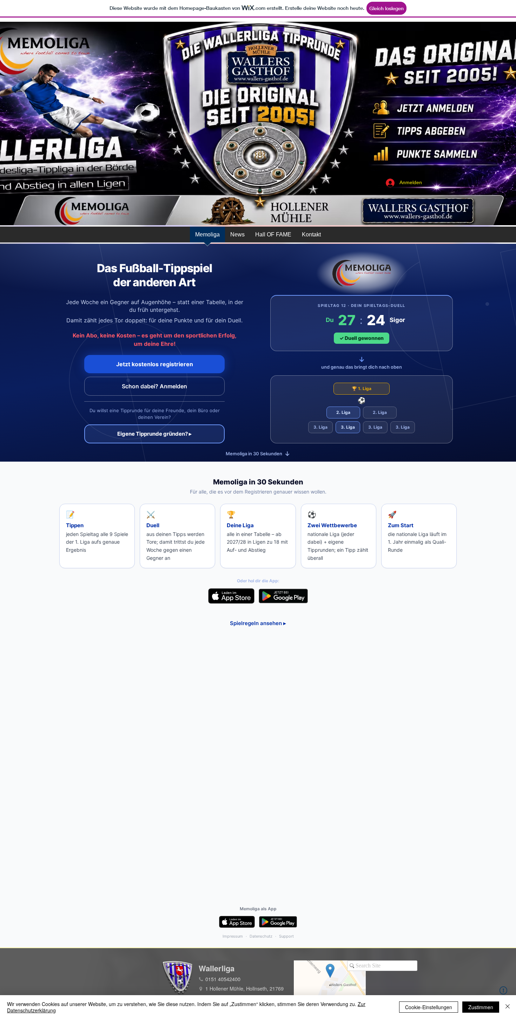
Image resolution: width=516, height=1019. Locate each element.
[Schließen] (507, 1007)
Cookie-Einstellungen (428, 1007)
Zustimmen (480, 1007)
